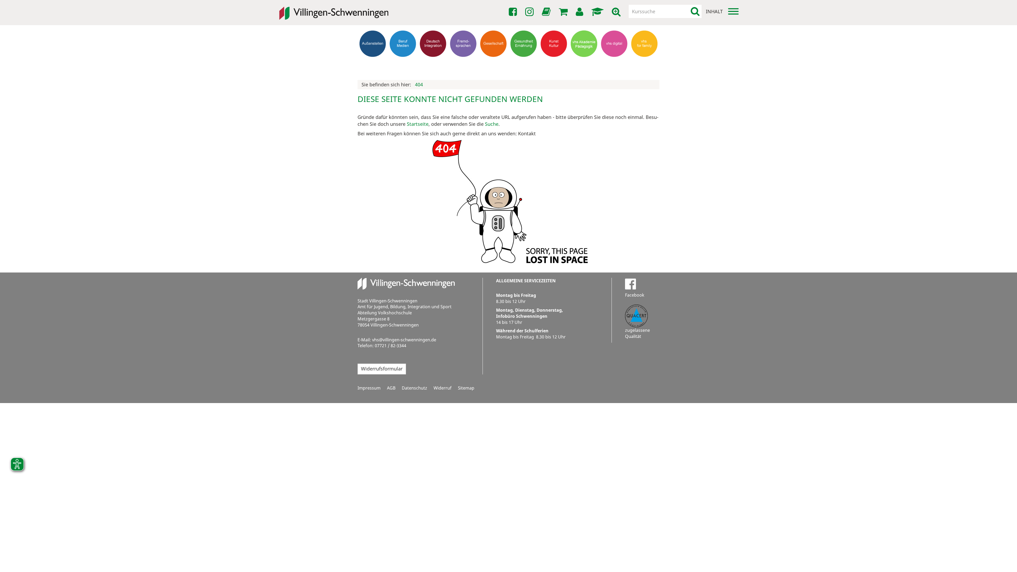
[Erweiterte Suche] (617, 12)
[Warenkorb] (564, 12)
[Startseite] (333, 9)
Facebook (634, 295)
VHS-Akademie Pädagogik (584, 65)
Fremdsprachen (463, 62)
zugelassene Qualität (637, 333)
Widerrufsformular (382, 368)
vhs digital (614, 62)
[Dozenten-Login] (598, 12)
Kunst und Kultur (553, 65)
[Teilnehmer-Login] (580, 12)
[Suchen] (695, 11)
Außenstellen (373, 62)
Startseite (418, 124)
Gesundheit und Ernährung (523, 67)
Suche (491, 124)
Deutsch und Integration (433, 65)
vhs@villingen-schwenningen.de (404, 340)
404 (419, 84)
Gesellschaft (493, 62)
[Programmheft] (547, 13)
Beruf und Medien (403, 65)
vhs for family (644, 62)
